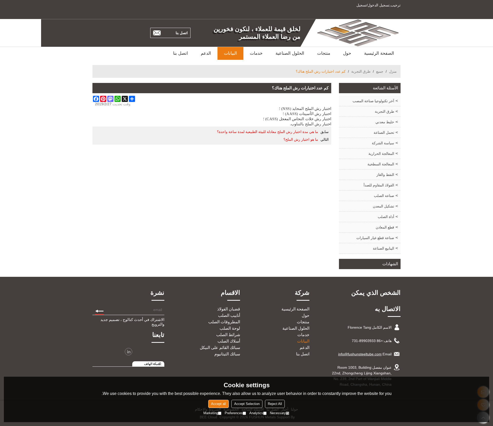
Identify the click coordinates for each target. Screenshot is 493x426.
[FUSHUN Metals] (358, 33)
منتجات (323, 53)
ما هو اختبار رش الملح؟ (300, 139)
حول (347, 53)
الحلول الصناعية (290, 53)
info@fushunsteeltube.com (360, 354)
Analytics (256, 413)
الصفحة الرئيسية (379, 53)
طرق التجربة (361, 71)
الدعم (206, 53)
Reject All (275, 404)
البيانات (230, 53)
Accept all (218, 404)
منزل (393, 71)
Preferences (234, 413)
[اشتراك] (99, 310)
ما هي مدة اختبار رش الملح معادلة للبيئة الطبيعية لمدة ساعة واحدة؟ (267, 132)
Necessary (278, 413)
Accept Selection (247, 404)
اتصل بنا (182, 33)
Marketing (210, 413)
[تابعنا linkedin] (128, 351)
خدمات (256, 53)
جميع (379, 71)
